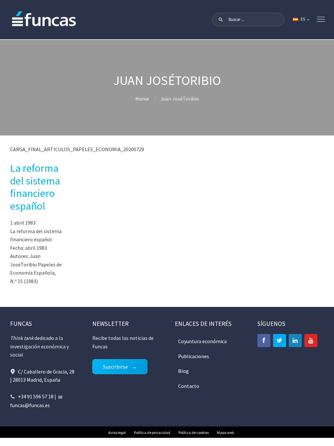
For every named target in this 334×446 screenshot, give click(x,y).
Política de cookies (193, 432)
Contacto (188, 386)
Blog (183, 371)
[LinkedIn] (295, 340)
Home (142, 98)
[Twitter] (279, 340)
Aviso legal (117, 432)
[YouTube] (310, 340)
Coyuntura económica (202, 341)
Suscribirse (115, 366)
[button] (221, 20)
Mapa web (225, 432)
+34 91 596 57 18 (35, 396)
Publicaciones (193, 356)
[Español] (300, 19)
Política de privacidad (152, 432)
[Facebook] (263, 340)
